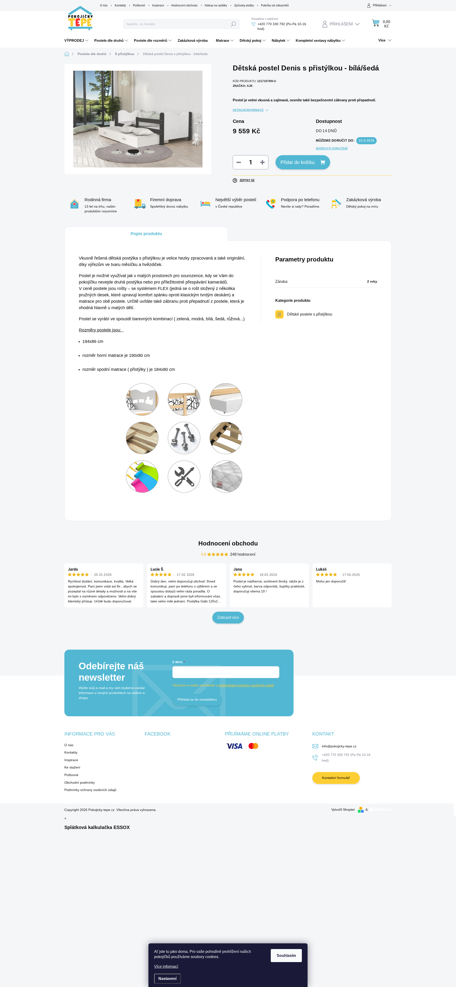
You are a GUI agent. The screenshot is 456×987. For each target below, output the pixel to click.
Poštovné (139, 5)
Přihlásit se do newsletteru (197, 699)
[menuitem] (77, 40)
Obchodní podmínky (79, 782)
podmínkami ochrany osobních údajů (246, 685)
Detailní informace (248, 110)
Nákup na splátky (216, 5)
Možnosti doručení (332, 148)
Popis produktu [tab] (146, 233)
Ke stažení (72, 767)
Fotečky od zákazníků (275, 5)
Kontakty (120, 5)
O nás (104, 5)
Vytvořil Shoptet (343, 809)
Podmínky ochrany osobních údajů (90, 790)
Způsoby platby (244, 5)
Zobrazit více (228, 617)
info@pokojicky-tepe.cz (339, 746)
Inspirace (158, 5)
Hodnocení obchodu (184, 5)
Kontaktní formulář (336, 778)
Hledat (233, 24)
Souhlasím (286, 956)
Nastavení (167, 979)
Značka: (243, 86)
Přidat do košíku (297, 162)
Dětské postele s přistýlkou (309, 314)
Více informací (166, 966)
